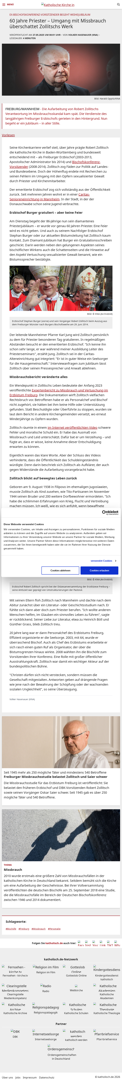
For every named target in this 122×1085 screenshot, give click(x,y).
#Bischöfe (11, 928)
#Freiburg (24, 928)
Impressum (30, 1077)
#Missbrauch (39, 928)
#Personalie (54, 928)
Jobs (17, 1077)
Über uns (7, 1077)
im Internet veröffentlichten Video (72, 427)
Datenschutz (46, 1077)
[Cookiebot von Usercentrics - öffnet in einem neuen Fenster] (104, 512)
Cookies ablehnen (60, 570)
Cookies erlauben (99, 570)
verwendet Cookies (101, 560)
